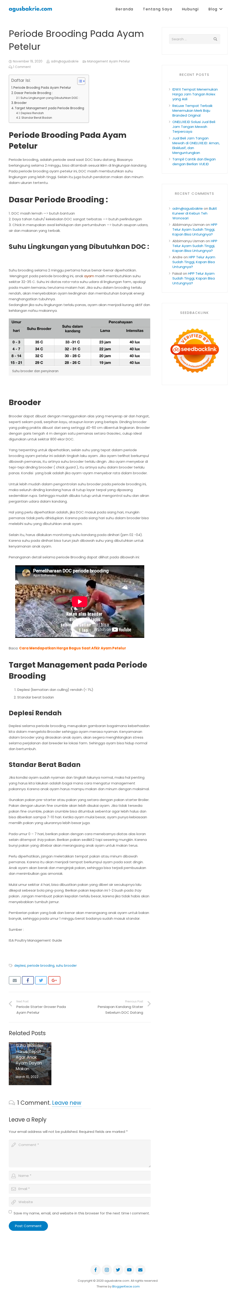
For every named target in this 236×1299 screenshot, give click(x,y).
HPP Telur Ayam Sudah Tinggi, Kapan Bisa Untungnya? (194, 229)
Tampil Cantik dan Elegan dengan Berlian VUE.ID (194, 161)
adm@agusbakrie (65, 61)
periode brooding (40, 965)
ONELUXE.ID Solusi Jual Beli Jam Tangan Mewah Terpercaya (193, 126)
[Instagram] (107, 1270)
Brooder (20, 103)
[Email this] (15, 980)
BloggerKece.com (126, 1286)
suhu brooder (66, 965)
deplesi (20, 965)
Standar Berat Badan (36, 118)
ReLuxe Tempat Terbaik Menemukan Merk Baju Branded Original (192, 110)
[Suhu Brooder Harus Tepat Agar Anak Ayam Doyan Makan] (30, 1063)
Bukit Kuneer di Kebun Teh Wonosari (194, 213)
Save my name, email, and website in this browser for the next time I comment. (82, 1213)
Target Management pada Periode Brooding (49, 108)
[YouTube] (129, 1270)
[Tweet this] (41, 980)
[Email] (140, 1270)
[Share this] (28, 980)
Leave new (66, 1103)
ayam (89, 276)
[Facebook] (95, 1270)
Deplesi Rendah (32, 113)
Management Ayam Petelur (108, 61)
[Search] (215, 39)
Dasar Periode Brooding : (33, 93)
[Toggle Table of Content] (79, 81)
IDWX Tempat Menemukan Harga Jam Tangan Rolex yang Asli (195, 94)
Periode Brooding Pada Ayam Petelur (42, 87)
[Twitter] (118, 1270)
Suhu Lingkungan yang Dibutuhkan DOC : (50, 98)
